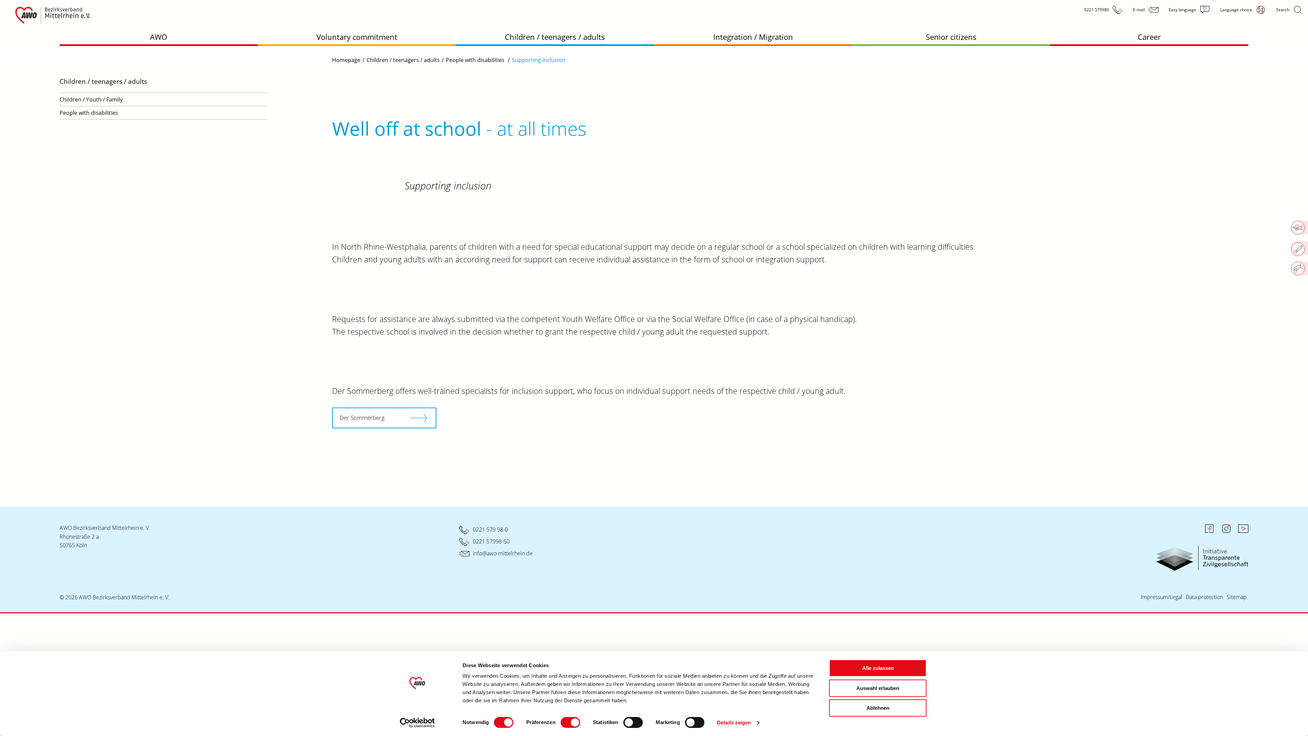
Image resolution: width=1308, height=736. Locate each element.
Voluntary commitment (356, 37)
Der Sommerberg (362, 417)
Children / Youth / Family (91, 99)
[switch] (570, 722)
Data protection (1204, 597)
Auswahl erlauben (877, 688)
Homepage (346, 60)
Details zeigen (734, 722)
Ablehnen (878, 708)
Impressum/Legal (1161, 597)
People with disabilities (89, 113)
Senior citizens (951, 37)
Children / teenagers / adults (555, 37)
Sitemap (1237, 597)
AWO (158, 37)
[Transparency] (1202, 551)
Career (1149, 37)
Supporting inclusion (538, 60)
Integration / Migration (753, 37)
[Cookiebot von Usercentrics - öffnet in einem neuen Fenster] (417, 723)
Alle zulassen (878, 668)
